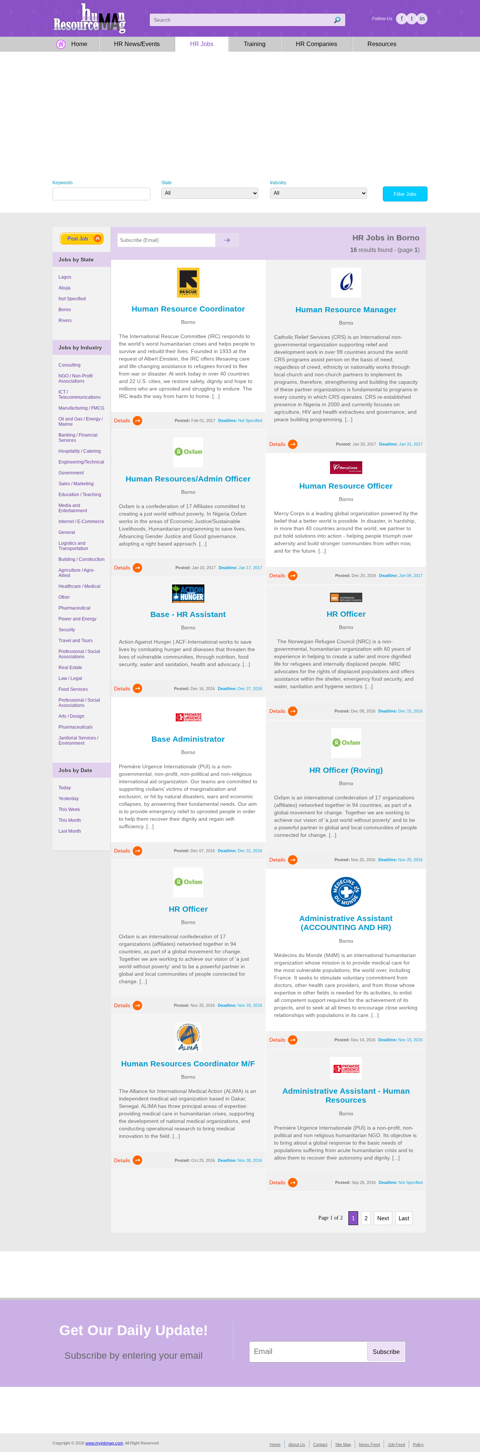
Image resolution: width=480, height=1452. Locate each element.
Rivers (65, 320)
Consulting (69, 365)
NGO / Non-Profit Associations (75, 378)
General (66, 532)
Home (79, 44)
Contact (320, 1444)
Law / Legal (70, 678)
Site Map (343, 1444)
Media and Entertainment (72, 508)
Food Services (73, 689)
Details (122, 420)
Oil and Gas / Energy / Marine (80, 421)
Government (71, 473)
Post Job (78, 239)
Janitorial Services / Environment (78, 740)
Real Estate (70, 667)
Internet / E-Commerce (81, 521)
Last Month (69, 831)
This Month (69, 820)
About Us (296, 1444)
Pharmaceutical (74, 608)
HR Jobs (201, 44)
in (422, 18)
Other (64, 597)
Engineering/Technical (81, 462)
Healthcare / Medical (79, 586)
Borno (64, 309)
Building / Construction (81, 559)
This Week (69, 809)
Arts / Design (71, 716)
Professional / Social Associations (79, 654)
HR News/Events (137, 44)
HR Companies (316, 44)
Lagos (64, 277)
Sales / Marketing (76, 483)
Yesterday (68, 798)
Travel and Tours (75, 640)
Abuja (64, 288)
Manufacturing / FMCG (81, 408)
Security (66, 629)
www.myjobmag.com (104, 1443)
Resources (382, 44)
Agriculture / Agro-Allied (76, 573)
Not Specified (72, 298)
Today (64, 787)
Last (404, 1218)
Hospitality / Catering (79, 451)
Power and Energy (77, 619)
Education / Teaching (79, 494)
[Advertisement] (240, 109)
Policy (418, 1444)
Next (383, 1218)
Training (255, 44)
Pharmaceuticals (75, 727)
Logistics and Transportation (73, 546)
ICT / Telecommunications (79, 394)
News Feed (369, 1444)
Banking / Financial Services (78, 437)
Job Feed (396, 1444)
